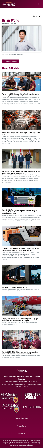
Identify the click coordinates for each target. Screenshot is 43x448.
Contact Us (21, 434)
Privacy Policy (21, 426)
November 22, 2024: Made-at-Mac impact (14, 287)
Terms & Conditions (21, 418)
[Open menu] (39, 4)
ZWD (31, 445)
